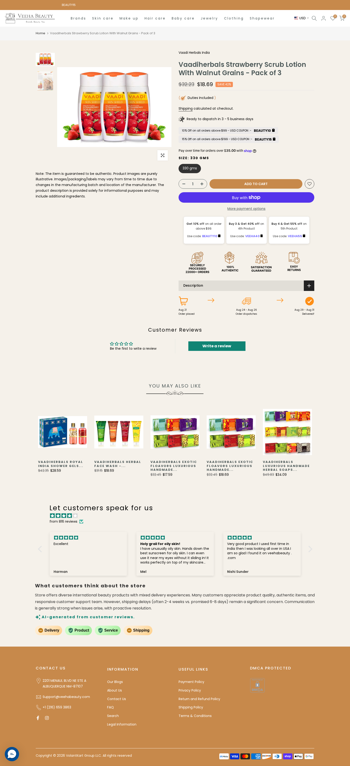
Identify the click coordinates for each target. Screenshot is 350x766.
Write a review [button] (216, 346)
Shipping (186, 108)
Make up (129, 18)
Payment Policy (191, 681)
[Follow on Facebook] (38, 718)
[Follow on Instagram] (47, 718)
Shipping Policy (191, 707)
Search (113, 715)
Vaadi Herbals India (194, 52)
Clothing (234, 18)
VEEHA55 (295, 236)
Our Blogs (115, 681)
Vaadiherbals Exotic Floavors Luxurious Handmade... (173, 466)
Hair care (155, 18)
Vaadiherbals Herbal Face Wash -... (117, 464)
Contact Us (116, 699)
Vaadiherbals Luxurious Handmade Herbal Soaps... (286, 466)
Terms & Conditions (195, 715)
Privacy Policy (190, 690)
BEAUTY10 (210, 236)
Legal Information (121, 724)
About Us (114, 690)
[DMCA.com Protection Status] (257, 685)
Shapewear (262, 18)
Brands (78, 18)
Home (40, 33)
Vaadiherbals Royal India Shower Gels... (60, 464)
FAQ (110, 707)
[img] (177, 516)
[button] (41, 549)
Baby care (183, 18)
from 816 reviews (63, 521)
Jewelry (209, 18)
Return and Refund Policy (199, 699)
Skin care (103, 18)
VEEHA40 (252, 236)
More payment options (246, 208)
